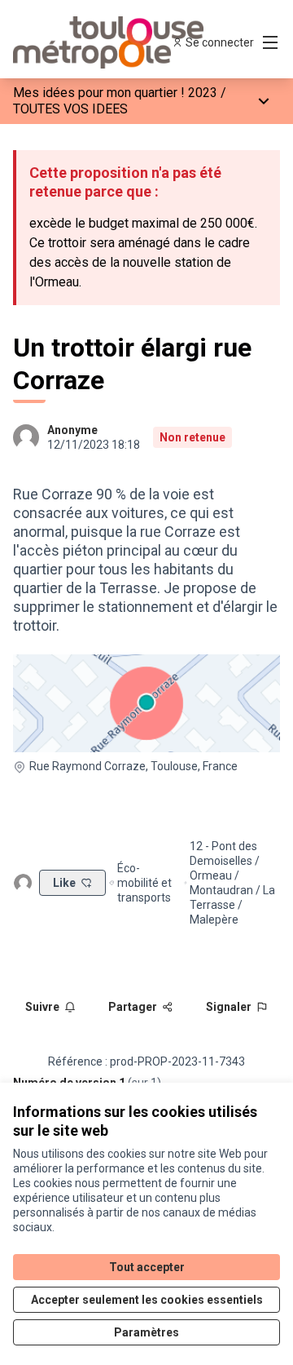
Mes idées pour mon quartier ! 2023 (115, 92)
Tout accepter (147, 1267)
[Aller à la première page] (111, 42)
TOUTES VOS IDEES (70, 109)
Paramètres (146, 1332)
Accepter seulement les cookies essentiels (147, 1299)
